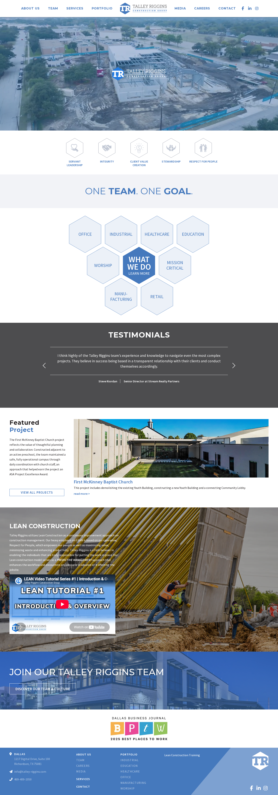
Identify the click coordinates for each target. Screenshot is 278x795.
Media (180, 8)
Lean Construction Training (182, 755)
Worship (127, 788)
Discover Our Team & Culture (42, 688)
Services (74, 8)
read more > (82, 494)
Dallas (19, 754)
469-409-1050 (23, 779)
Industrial (129, 760)
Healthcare (130, 771)
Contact (227, 8)
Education (129, 766)
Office (125, 777)
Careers (202, 8)
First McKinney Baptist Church (103, 482)
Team (53, 8)
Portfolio (102, 8)
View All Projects (37, 492)
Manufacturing (133, 783)
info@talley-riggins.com (30, 771)
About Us (30, 8)
